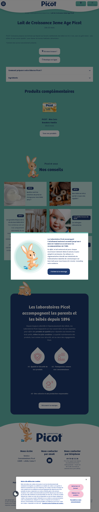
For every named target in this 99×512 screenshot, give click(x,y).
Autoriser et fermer (76, 487)
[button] (16, 494)
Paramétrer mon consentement (75, 501)
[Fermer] (86, 479)
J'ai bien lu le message (58, 272)
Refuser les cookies (76, 494)
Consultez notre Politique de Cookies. (53, 503)
